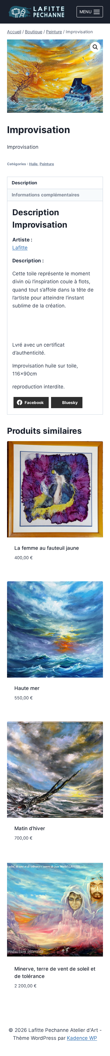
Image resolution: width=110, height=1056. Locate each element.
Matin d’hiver (29, 828)
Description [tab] (24, 183)
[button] (95, 47)
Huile (33, 164)
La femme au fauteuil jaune (46, 548)
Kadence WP (82, 1038)
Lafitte (20, 248)
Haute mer (27, 688)
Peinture (47, 164)
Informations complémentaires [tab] (45, 195)
